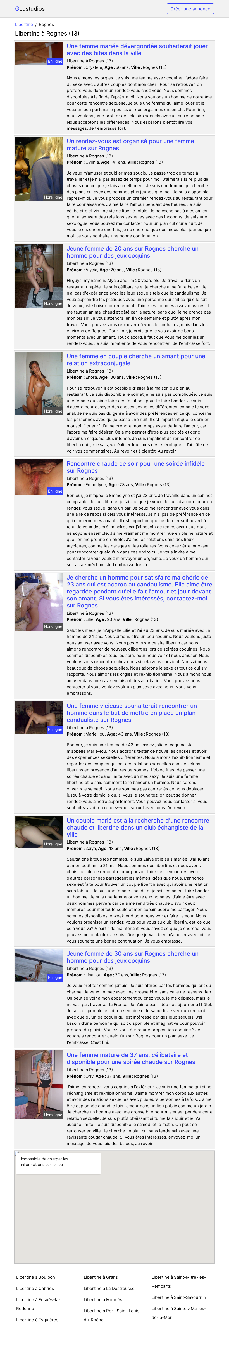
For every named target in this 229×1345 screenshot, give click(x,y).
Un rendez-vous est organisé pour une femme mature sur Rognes (130, 145)
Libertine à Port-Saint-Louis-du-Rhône (112, 1315)
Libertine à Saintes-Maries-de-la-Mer (179, 1313)
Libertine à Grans (101, 1277)
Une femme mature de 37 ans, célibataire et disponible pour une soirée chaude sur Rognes (131, 1058)
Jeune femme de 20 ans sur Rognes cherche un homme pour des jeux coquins (133, 252)
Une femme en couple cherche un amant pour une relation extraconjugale (136, 360)
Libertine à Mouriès (103, 1299)
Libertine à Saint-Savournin (179, 1297)
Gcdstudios (30, 8)
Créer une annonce (190, 8)
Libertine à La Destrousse (109, 1288)
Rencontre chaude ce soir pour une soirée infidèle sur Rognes (136, 467)
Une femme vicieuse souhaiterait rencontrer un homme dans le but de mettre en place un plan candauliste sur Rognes (132, 712)
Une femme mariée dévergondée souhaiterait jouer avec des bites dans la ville (137, 49)
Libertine (24, 24)
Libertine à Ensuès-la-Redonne (38, 1304)
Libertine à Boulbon (35, 1277)
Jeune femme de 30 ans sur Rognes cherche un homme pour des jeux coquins (133, 957)
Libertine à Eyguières (37, 1319)
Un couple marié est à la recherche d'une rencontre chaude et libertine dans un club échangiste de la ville (138, 827)
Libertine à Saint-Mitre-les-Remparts (179, 1282)
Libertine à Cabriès (35, 1288)
